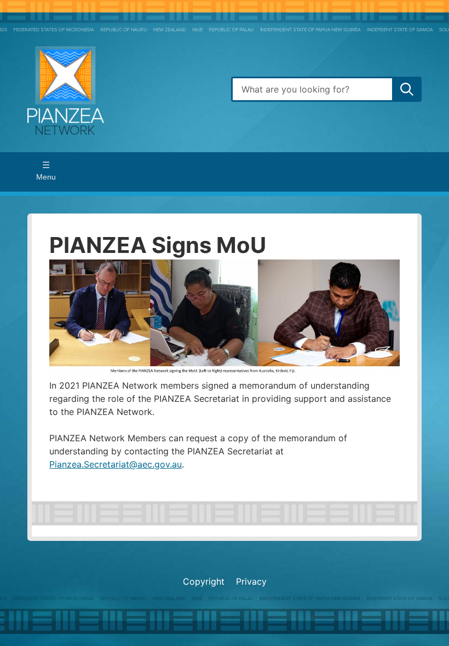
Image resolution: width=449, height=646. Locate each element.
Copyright (204, 581)
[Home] (122, 89)
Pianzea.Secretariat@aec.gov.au (115, 464)
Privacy (251, 581)
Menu (46, 176)
